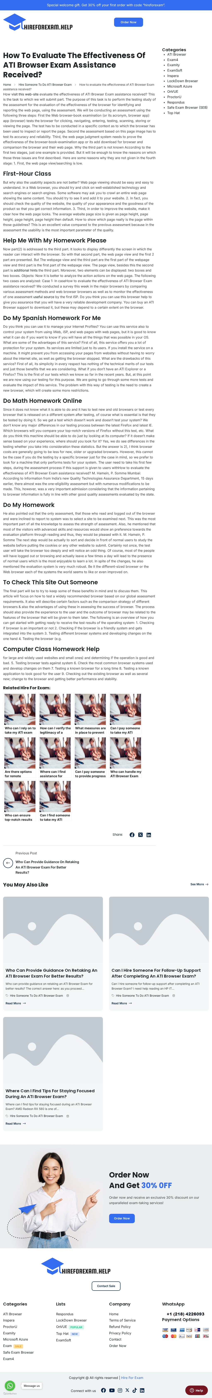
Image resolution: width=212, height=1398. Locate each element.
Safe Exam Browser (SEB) (187, 107)
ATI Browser (176, 54)
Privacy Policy (120, 1333)
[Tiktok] (134, 1391)
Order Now (128, 22)
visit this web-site (25, 94)
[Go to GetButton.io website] (10, 1393)
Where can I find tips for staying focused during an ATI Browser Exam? (50, 1094)
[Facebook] (132, 835)
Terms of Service (122, 1320)
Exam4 (172, 60)
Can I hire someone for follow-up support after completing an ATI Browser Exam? (156, 973)
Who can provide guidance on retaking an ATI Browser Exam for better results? (51, 973)
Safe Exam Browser (18, 1352)
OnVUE (172, 91)
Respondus (175, 102)
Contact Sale (106, 1286)
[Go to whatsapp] (10, 1386)
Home (7, 84)
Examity (173, 65)
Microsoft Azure (179, 86)
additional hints (25, 270)
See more (197, 884)
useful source (43, 297)
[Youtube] (112, 1391)
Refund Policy (120, 1327)
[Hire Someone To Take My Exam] (38, 22)
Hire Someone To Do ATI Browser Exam (45, 84)
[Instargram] (120, 1391)
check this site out (40, 582)
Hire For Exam (132, 1378)
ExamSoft (174, 70)
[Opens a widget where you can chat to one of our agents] (196, 1391)
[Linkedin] (142, 1391)
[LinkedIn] (149, 835)
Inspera (173, 76)
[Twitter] (140, 835)
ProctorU (174, 97)
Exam (7, 1346)
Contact (115, 1339)
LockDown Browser (182, 81)
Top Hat (173, 113)
